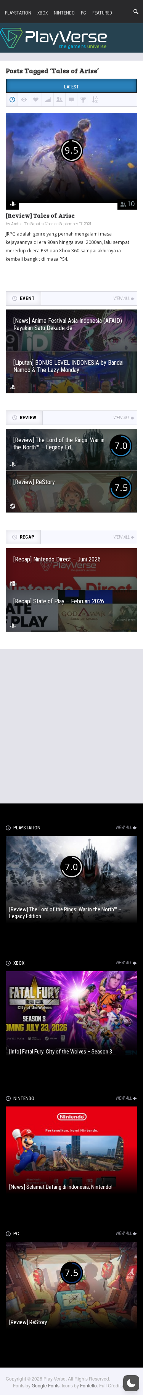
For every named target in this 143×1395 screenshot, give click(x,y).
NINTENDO (64, 13)
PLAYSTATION (18, 13)
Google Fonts (45, 1385)
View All (121, 298)
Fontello (88, 1385)
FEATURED (102, 13)
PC (83, 13)
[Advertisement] (71, 724)
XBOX (42, 13)
